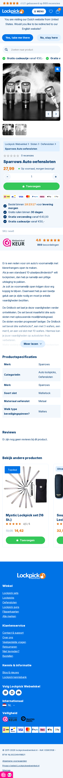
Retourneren (9, 646)
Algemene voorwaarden (14, 761)
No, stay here (49, 37)
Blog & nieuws (10, 672)
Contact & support (13, 632)
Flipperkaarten (10, 611)
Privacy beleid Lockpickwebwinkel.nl (20, 765)
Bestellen (7, 656)
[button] (58, 69)
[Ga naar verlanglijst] (51, 12)
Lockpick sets (10, 593)
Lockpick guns (10, 607)
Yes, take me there (17, 37)
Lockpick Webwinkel (16, 144)
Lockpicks (8, 597)
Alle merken (9, 616)
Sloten (34, 144)
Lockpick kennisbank (14, 677)
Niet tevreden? (10, 651)
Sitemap (6, 770)
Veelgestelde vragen (14, 642)
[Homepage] (13, 11)
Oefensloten (47, 144)
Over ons (7, 637)
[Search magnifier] (6, 49)
